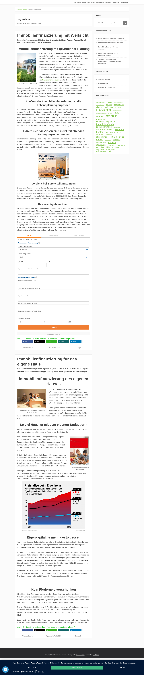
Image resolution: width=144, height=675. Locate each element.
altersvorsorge (100, 102)
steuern (112, 142)
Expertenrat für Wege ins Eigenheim (111, 38)
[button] (27, 341)
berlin (109, 102)
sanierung (108, 140)
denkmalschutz (100, 105)
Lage (74, 2)
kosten (100, 132)
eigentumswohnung (104, 107)
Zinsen (88, 2)
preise (121, 137)
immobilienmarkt (104, 127)
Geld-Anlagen (103, 83)
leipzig (112, 132)
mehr (122, 668)
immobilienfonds (105, 124)
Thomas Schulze (27, 348)
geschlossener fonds (104, 113)
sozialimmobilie (101, 142)
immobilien (101, 119)
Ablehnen (32, 668)
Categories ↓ (79, 636)
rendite (99, 139)
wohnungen (100, 149)
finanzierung (103, 109)
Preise (93, 2)
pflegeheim (108, 134)
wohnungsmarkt (101, 151)
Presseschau (108, 2)
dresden (109, 105)
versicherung (120, 145)
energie (118, 107)
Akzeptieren (77, 668)
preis (114, 136)
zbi (110, 151)
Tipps (79, 348)
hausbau (99, 116)
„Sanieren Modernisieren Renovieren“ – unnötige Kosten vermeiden (109, 61)
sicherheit (116, 140)
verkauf (111, 145)
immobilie (111, 116)
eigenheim (119, 105)
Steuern (84, 2)
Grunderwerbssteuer (50, 80)
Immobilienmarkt (100, 2)
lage (107, 132)
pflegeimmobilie (102, 137)
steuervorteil (101, 145)
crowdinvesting (118, 102)
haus (116, 112)
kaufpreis (119, 129)
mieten (120, 132)
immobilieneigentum (105, 121)
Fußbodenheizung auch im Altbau (110, 42)
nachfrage (99, 134)
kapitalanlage (100, 129)
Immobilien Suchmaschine (107, 88)
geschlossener (117, 110)
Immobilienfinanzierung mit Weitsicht (53, 35)
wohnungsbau (110, 149)
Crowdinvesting (124, 2)
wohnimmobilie (103, 147)
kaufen (110, 129)
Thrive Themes (80, 655)
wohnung (115, 147)
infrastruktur (117, 127)
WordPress (96, 655)
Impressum (116, 2)
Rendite (79, 2)
